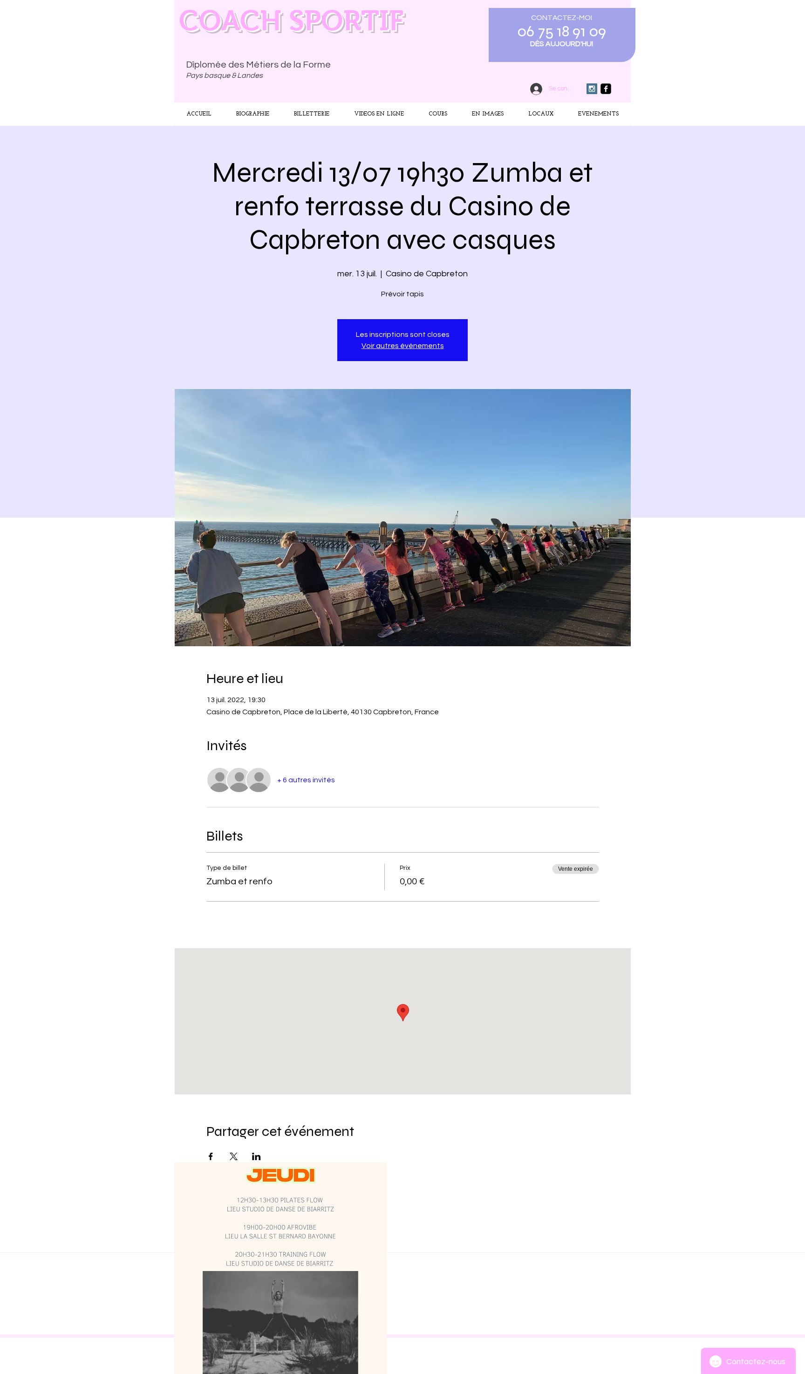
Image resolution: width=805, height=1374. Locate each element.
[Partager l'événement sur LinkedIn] (256, 1156)
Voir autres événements (403, 345)
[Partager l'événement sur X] (233, 1156)
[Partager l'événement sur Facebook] (210, 1156)
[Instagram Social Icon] (592, 88)
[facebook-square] (605, 88)
